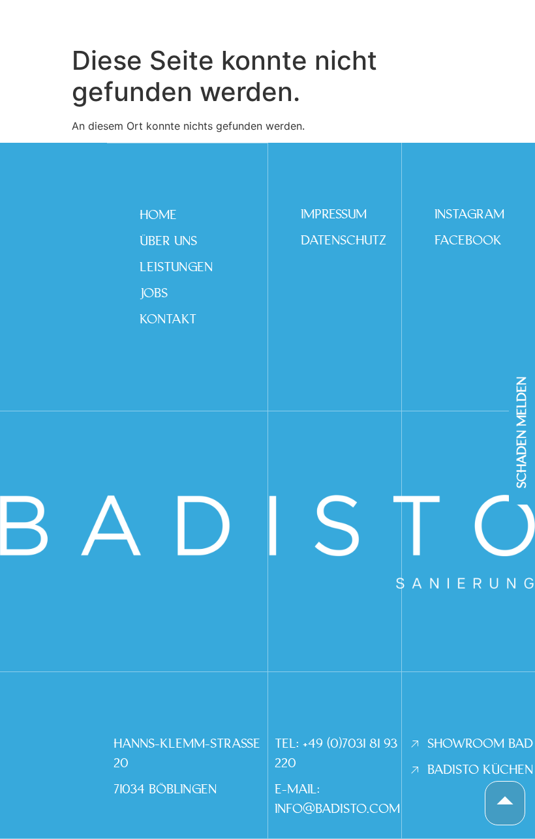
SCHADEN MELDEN (522, 432)
